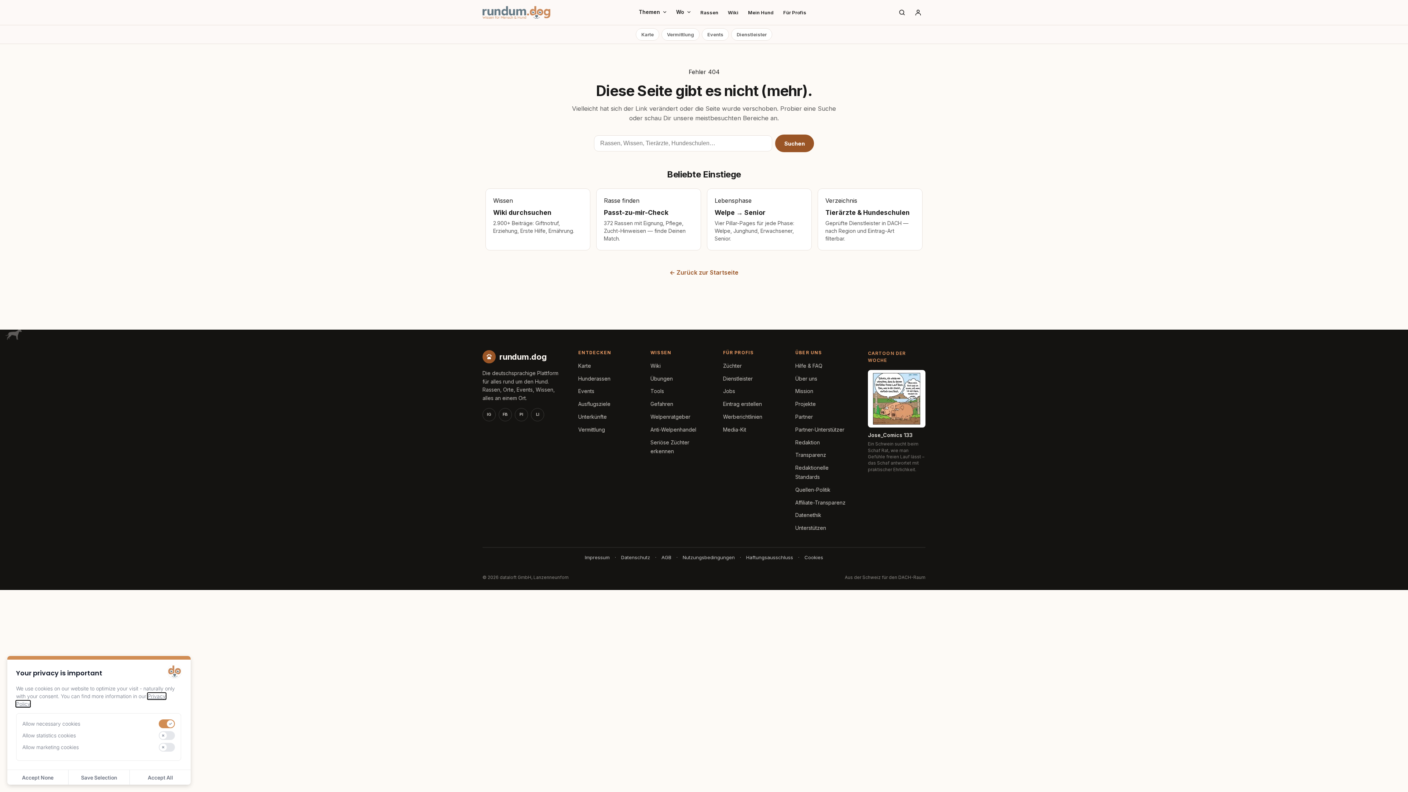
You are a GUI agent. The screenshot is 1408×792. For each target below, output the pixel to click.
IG (489, 414)
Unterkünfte (592, 417)
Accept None (38, 777)
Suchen (794, 143)
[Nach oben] (1390, 777)
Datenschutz (635, 557)
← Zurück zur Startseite (704, 272)
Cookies (813, 557)
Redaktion (807, 442)
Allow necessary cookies (51, 723)
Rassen (709, 12)
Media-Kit (734, 429)
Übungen (661, 378)
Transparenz (810, 455)
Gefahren (661, 404)
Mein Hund (761, 12)
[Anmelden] (918, 12)
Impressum (597, 557)
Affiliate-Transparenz (820, 502)
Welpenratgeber (670, 417)
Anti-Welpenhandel (673, 429)
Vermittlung (680, 34)
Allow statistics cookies (49, 735)
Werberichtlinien (742, 417)
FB (505, 414)
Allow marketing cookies (50, 747)
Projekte (805, 404)
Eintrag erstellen (742, 404)
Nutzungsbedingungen (709, 557)
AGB (666, 557)
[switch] (167, 723)
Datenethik (808, 515)
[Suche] (902, 12)
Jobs (729, 391)
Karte (647, 34)
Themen (649, 12)
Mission (804, 391)
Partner (804, 417)
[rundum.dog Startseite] (516, 12)
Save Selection (99, 777)
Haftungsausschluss (769, 557)
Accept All (160, 777)
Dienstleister (752, 34)
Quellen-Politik (812, 490)
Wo (680, 12)
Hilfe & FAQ (808, 366)
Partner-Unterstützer (819, 429)
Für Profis (794, 12)
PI (521, 414)
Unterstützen (810, 528)
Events (715, 34)
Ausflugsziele (594, 404)
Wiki (733, 12)
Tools (657, 391)
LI (537, 414)
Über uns (806, 378)
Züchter (732, 366)
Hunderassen (594, 378)
